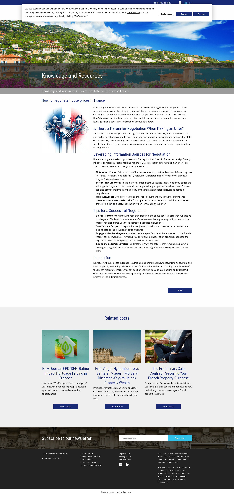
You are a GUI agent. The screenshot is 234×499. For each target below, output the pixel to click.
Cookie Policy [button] (133, 12)
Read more (65, 406)
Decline (184, 14)
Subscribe (180, 438)
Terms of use (125, 459)
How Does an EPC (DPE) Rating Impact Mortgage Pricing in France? (65, 373)
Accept (201, 14)
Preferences (166, 14)
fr (190, 2)
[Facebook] (179, 2)
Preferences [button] (80, 16)
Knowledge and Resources (58, 91)
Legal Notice (124, 453)
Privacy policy (125, 456)
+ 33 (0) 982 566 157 (51, 458)
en (185, 2)
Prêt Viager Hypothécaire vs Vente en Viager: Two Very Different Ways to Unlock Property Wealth (117, 375)
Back (180, 290)
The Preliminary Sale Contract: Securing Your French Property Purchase (168, 373)
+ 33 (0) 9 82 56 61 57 (161, 2)
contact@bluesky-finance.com (55, 453)
